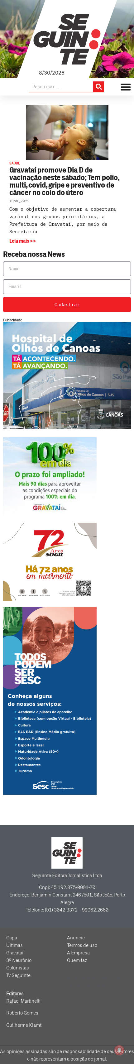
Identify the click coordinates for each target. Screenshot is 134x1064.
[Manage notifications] (119, 1050)
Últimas (14, 945)
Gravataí (14, 953)
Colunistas (17, 968)
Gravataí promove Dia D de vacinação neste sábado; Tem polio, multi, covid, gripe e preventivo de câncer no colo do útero (64, 181)
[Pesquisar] (98, 86)
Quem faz (77, 960)
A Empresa (78, 953)
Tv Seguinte (18, 975)
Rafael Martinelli (23, 1001)
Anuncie (76, 938)
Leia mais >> (22, 241)
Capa (11, 938)
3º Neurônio (18, 960)
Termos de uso (82, 945)
